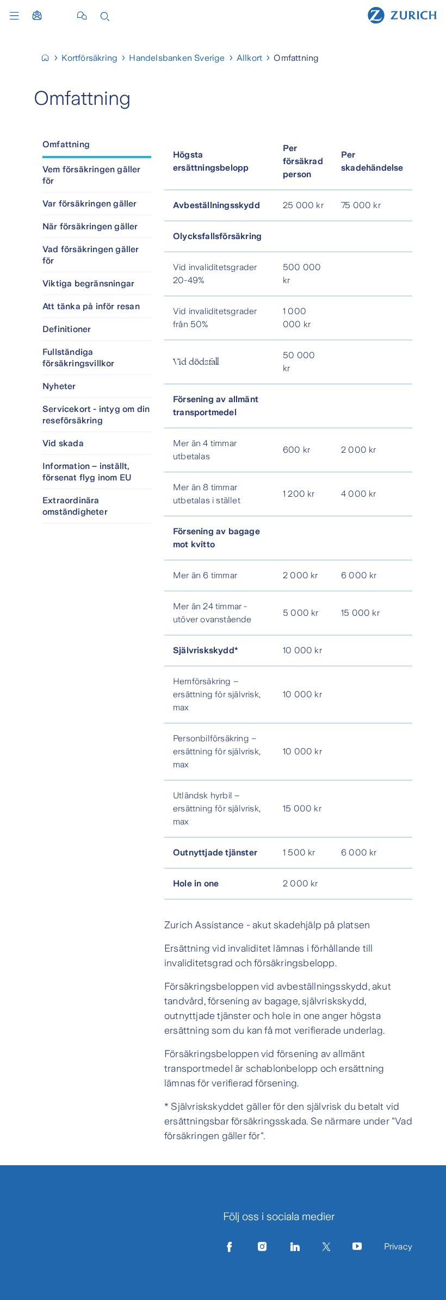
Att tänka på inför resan (91, 306)
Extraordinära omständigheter (75, 506)
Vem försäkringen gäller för (91, 175)
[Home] (402, 14)
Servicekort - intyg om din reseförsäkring (96, 414)
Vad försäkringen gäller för (90, 255)
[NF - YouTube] (357, 1247)
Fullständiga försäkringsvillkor (78, 357)
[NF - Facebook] (229, 1247)
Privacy (398, 1246)
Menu (17, 15)
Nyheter (59, 386)
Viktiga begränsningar (88, 283)
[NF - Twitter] (326, 1247)
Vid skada (63, 443)
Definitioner (66, 329)
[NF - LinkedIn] (295, 1247)
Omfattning (66, 144)
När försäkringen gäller (90, 226)
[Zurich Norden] (49, 57)
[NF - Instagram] (262, 1247)
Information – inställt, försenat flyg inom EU (87, 471)
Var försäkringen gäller (89, 203)
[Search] (105, 15)
